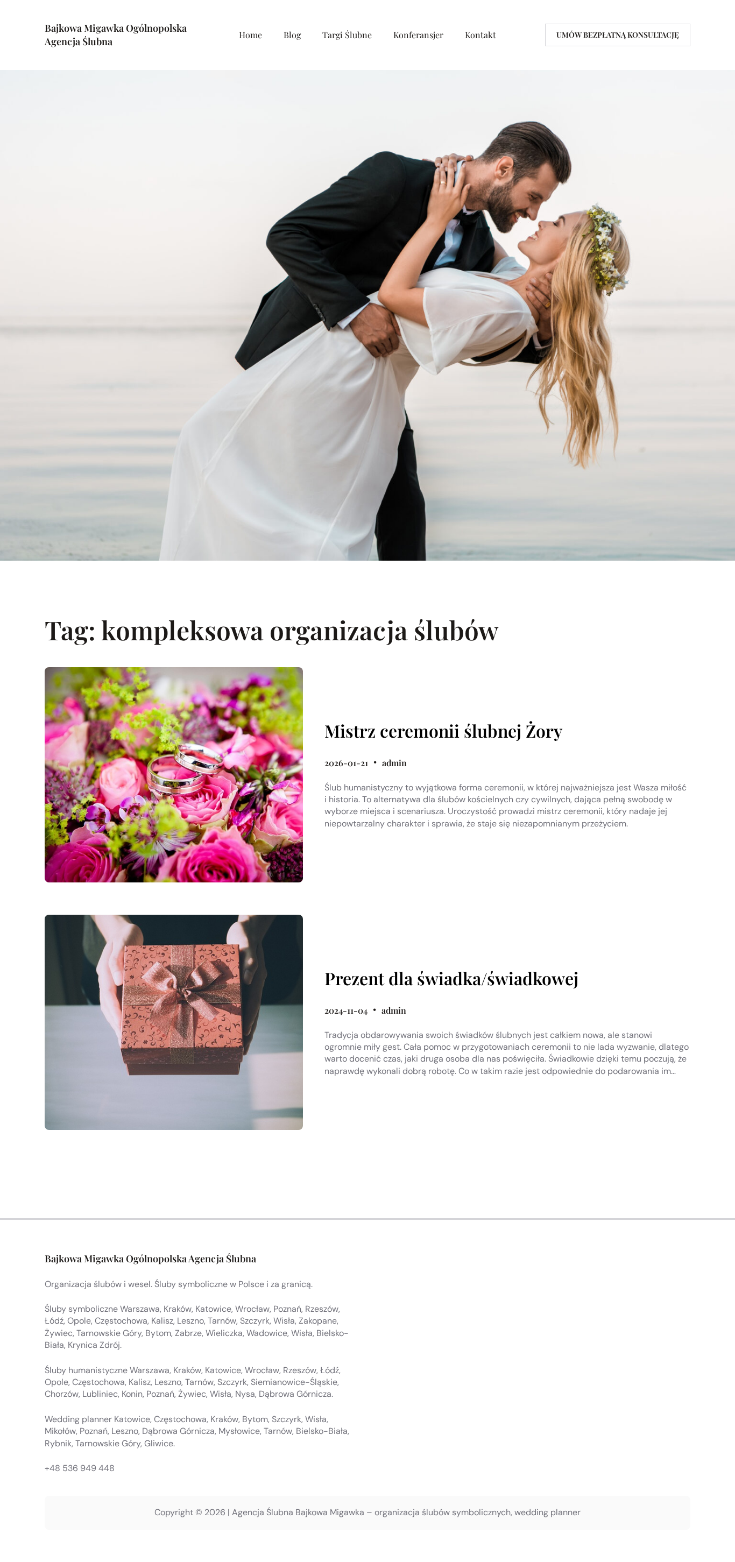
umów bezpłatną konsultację (617, 35)
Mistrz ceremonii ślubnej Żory (443, 730)
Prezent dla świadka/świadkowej (451, 978)
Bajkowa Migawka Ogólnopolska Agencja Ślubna (150, 1258)
